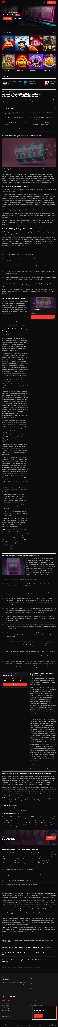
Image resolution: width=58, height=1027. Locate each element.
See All (54, 32)
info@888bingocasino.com (36, 1005)
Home (3, 28)
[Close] (55, 1008)
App (31, 978)
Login (31, 988)
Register (52, 2)
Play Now (8, 18)
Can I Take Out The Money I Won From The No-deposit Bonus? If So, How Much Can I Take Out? (27, 953)
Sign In (44, 2)
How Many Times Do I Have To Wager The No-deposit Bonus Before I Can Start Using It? (27, 947)
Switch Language (10, 996)
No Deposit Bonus (34, 986)
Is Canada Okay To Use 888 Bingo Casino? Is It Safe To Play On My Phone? (23, 967)
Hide (55, 108)
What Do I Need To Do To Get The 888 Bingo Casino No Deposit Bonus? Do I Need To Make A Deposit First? (27, 940)
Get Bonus (18, 18)
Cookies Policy (5, 1008)
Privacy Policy (5, 1005)
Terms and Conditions (7, 1003)
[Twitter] (31, 1009)
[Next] (54, 23)
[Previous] (51, 23)
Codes (31, 983)
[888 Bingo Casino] (3, 2)
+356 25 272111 (33, 1003)
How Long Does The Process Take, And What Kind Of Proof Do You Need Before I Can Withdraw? (26, 960)
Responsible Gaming (6, 1010)
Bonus (31, 981)
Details (43, 316)
